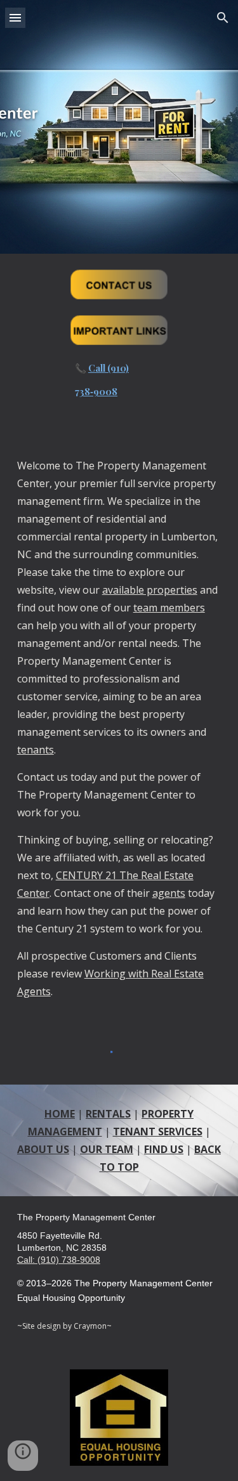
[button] (15, 17)
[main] (119, 383)
